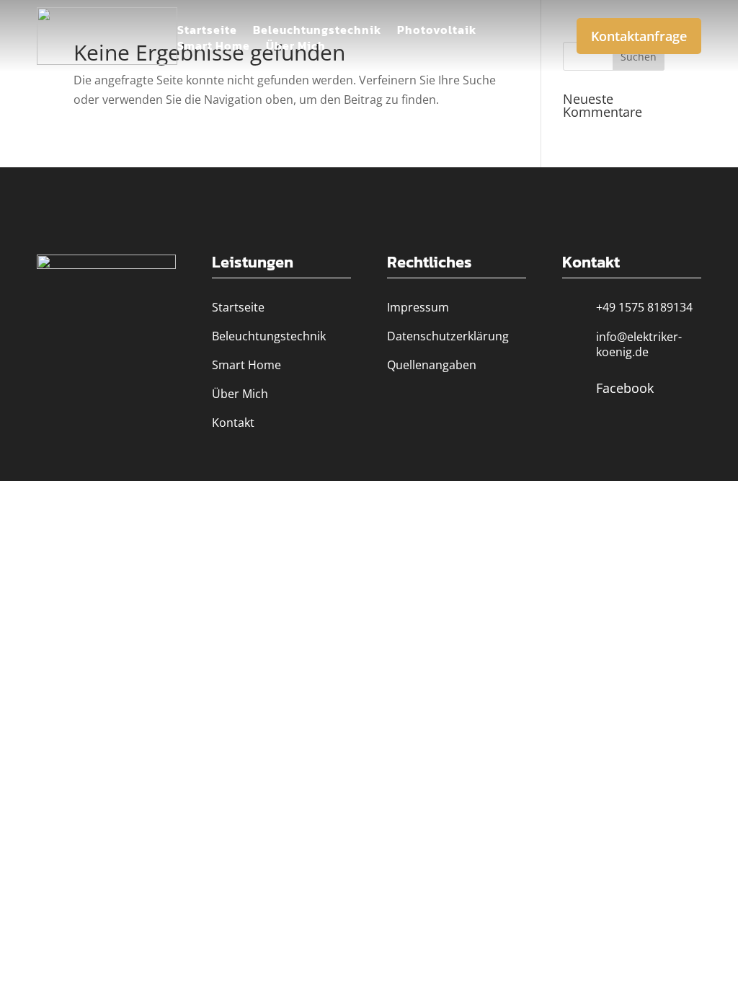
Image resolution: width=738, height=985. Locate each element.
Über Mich (296, 47)
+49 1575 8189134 (644, 307)
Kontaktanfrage (639, 36)
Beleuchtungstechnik (317, 31)
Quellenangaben (431, 365)
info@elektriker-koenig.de (639, 344)
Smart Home (213, 47)
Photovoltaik (436, 31)
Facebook (625, 388)
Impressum (418, 307)
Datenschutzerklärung (448, 336)
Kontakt (233, 422)
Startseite (207, 31)
